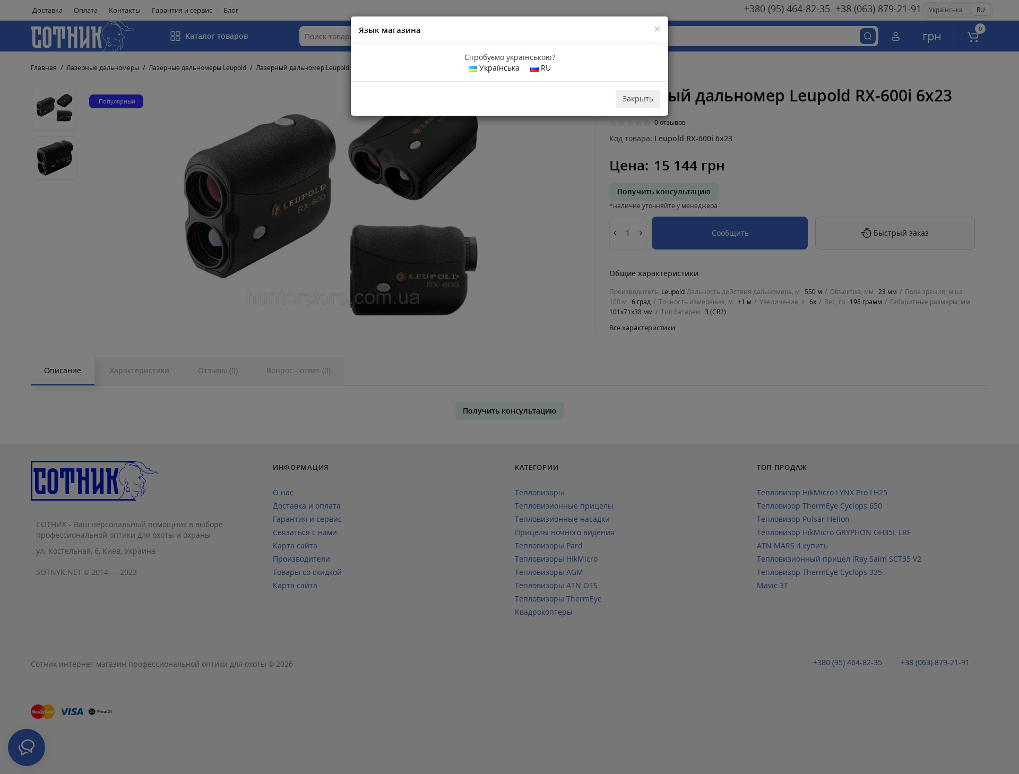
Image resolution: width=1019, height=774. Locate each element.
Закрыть (638, 98)
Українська (498, 68)
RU (545, 68)
